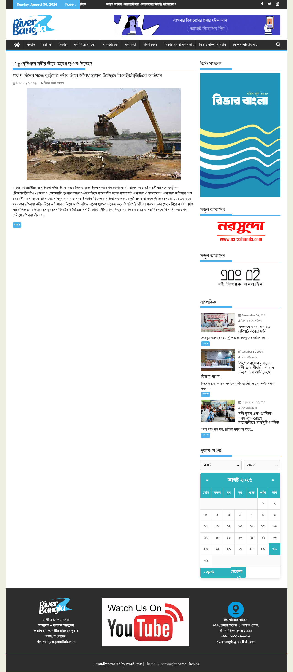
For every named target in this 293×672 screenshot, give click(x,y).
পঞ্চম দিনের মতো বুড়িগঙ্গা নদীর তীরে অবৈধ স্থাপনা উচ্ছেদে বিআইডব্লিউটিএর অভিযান (87, 76)
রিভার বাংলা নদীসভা (178, 45)
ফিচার (63, 45)
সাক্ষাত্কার (150, 45)
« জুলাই (209, 572)
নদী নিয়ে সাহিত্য (84, 45)
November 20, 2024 (253, 315)
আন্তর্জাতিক (110, 45)
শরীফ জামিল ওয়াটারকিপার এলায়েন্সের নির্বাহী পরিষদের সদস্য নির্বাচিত (119, 4)
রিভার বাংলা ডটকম (54, 83)
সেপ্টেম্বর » (236, 574)
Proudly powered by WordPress (118, 664)
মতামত (47, 45)
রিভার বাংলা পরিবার (212, 45)
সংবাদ (31, 45)
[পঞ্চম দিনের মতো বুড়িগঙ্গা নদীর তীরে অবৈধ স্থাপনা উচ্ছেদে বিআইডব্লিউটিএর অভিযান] (104, 134)
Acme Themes (188, 664)
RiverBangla (249, 357)
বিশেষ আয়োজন (244, 45)
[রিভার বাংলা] (17, 44)
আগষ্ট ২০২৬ (240, 480)
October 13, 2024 (252, 352)
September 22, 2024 (253, 402)
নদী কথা (130, 45)
